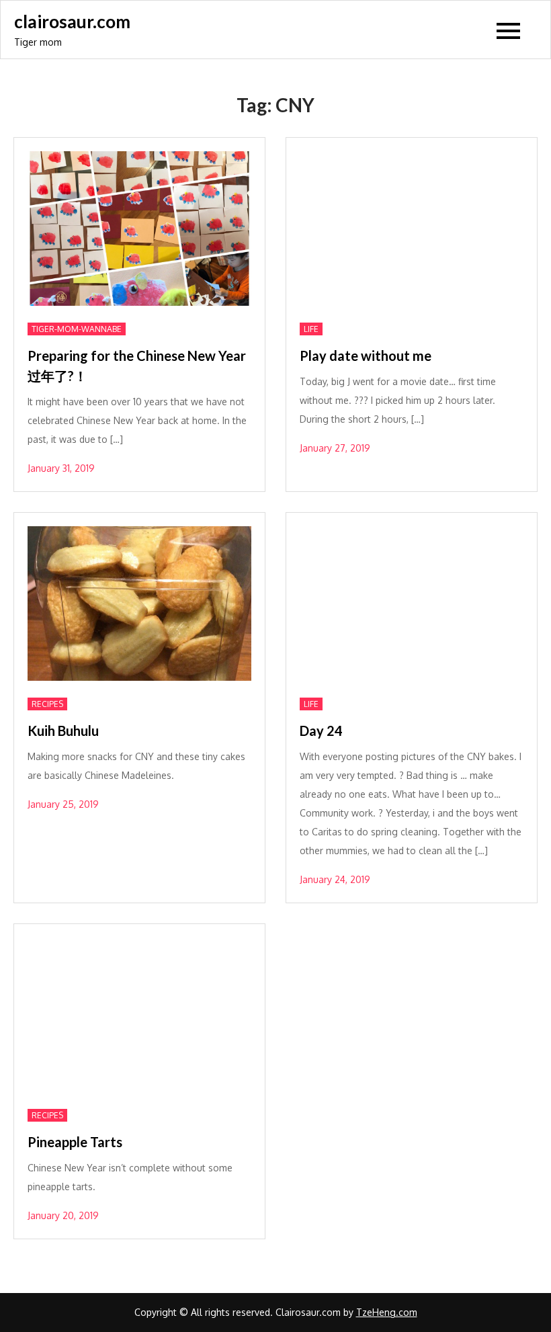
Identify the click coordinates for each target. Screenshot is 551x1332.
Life (311, 329)
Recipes (47, 704)
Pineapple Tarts (75, 1142)
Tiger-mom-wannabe (77, 329)
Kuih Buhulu (63, 730)
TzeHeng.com (386, 1312)
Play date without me (365, 355)
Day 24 (321, 730)
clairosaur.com (72, 21)
